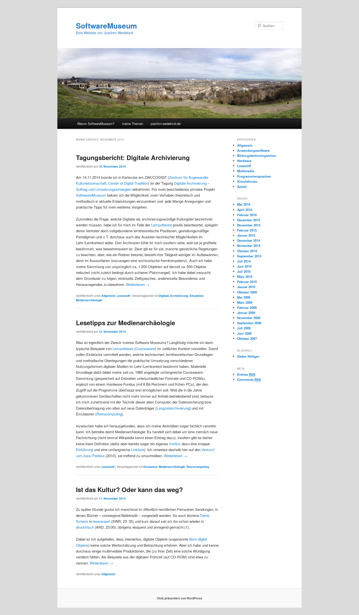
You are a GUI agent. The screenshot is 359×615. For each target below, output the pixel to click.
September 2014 (249, 256)
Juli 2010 (244, 271)
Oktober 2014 (247, 251)
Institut (174, 443)
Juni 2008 (244, 333)
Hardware (244, 160)
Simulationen (247, 181)
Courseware (145, 348)
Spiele (242, 186)
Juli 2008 (244, 328)
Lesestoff (123, 295)
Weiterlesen (137, 284)
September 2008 (249, 323)
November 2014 (248, 245)
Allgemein (108, 295)
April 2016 (244, 209)
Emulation (196, 295)
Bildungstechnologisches (256, 155)
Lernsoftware (161, 224)
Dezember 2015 (248, 220)
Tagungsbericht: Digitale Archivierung (133, 157)
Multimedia (245, 171)
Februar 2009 (247, 307)
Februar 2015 (247, 230)
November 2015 (248, 225)
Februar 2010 (247, 281)
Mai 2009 (243, 297)
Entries (246, 374)
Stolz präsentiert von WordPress (179, 598)
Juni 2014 (244, 266)
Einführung (84, 449)
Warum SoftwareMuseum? (95, 123)
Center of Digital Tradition (128, 183)
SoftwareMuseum (106, 25)
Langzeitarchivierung (173, 408)
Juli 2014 (244, 261)
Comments (249, 379)
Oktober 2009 (247, 292)
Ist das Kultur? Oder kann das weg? (129, 489)
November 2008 (248, 317)
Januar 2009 (246, 312)
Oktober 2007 (247, 338)
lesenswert (101, 521)
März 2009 (244, 302)
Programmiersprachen (254, 176)
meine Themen (132, 123)
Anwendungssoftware (253, 150)
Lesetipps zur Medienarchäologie (125, 322)
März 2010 (244, 276)
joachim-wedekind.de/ (166, 123)
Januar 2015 (246, 235)
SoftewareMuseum (91, 195)
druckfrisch (85, 527)
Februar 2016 (247, 214)
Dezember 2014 (248, 240)
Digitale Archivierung (173, 295)
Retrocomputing (109, 413)
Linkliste (137, 449)
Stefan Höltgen (248, 356)
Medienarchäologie (89, 300)
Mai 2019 (243, 204)
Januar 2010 (246, 286)
